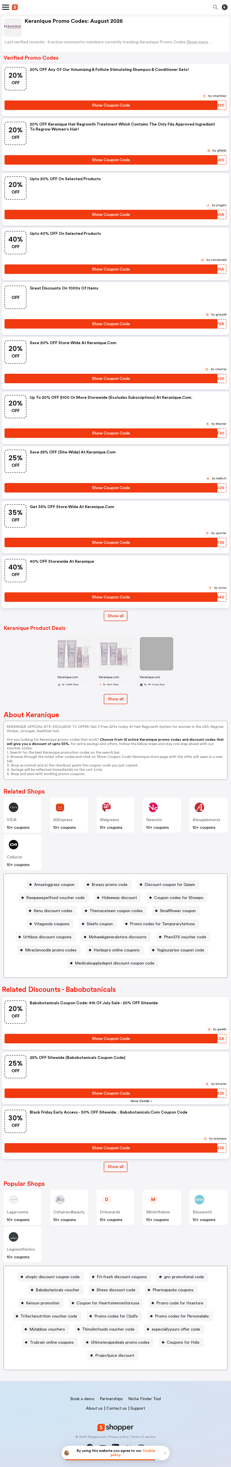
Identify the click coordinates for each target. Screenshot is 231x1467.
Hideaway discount (119, 898)
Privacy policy (119, 1437)
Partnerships (111, 1399)
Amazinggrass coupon (54, 885)
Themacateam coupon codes (116, 911)
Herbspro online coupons (117, 950)
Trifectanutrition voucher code (49, 1316)
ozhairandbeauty (69, 1212)
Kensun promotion (42, 1303)
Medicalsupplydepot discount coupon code (114, 963)
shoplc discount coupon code (52, 1277)
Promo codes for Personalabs (182, 1316)
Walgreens (109, 820)
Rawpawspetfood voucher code (55, 898)
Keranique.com (68, 677)
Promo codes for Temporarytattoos (162, 924)
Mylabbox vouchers (47, 1329)
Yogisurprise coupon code (180, 950)
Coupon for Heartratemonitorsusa (107, 1303)
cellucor (14, 857)
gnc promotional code (184, 1277)
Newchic (154, 820)
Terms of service (143, 1437)
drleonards (110, 1212)
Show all (115, 616)
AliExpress (63, 820)
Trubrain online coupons (52, 1342)
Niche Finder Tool (144, 1399)
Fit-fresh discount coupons (122, 1277)
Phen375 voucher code (185, 937)
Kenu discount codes (53, 911)
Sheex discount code (116, 1290)
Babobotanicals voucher (57, 1290)
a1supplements (206, 820)
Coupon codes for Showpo (178, 898)
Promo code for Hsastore (179, 1303)
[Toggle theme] (224, 7)
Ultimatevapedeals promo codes (120, 1342)
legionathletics (21, 1249)
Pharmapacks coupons (173, 1290)
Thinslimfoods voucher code (108, 1329)
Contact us (116, 1408)
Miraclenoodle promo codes (50, 950)
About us (94, 1408)
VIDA (12, 820)
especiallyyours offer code (176, 1329)
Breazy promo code (109, 885)
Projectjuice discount (114, 1355)
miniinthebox (158, 1212)
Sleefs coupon (100, 924)
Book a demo (82, 1399)
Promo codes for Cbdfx (116, 1316)
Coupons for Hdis (183, 1342)
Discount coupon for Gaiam (170, 885)
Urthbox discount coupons (47, 937)
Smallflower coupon (178, 911)
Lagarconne (17, 1212)
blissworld (202, 1212)
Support (137, 1408)
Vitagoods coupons (51, 924)
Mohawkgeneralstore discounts (118, 937)
